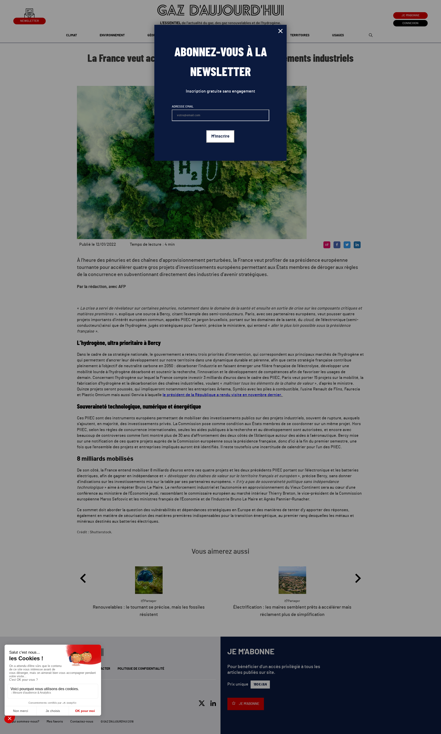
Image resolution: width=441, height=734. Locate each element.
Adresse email (182, 106)
